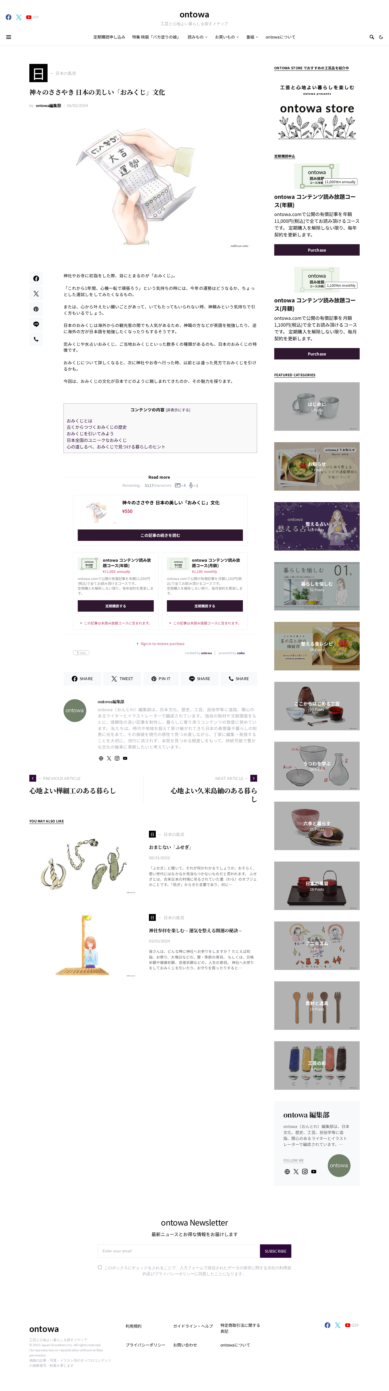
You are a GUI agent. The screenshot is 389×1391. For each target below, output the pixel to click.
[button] (381, 37)
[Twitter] (19, 17)
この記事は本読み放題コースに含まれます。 (118, 623)
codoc (241, 653)
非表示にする (178, 410)
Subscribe (275, 1251)
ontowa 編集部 (306, 1114)
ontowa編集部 (48, 105)
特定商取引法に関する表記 (240, 1328)
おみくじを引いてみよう (90, 433)
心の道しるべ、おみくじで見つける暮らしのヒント (116, 446)
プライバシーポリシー (145, 1345)
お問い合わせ (185, 1345)
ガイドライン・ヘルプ (193, 1326)
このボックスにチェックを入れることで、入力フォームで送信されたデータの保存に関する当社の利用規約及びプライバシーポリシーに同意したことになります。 (197, 1270)
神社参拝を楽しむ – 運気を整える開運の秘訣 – (195, 930)
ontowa (194, 14)
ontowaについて (235, 1345)
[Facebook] (8, 17)
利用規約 (134, 1326)
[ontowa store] (317, 108)
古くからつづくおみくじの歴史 (97, 427)
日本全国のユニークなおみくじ (97, 440)
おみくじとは (79, 420)
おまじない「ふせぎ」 (171, 847)
